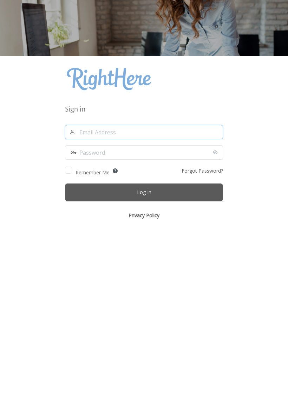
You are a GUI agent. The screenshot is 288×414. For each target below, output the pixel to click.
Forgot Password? (202, 170)
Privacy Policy (144, 215)
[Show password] (216, 152)
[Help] (115, 171)
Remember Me (93, 172)
